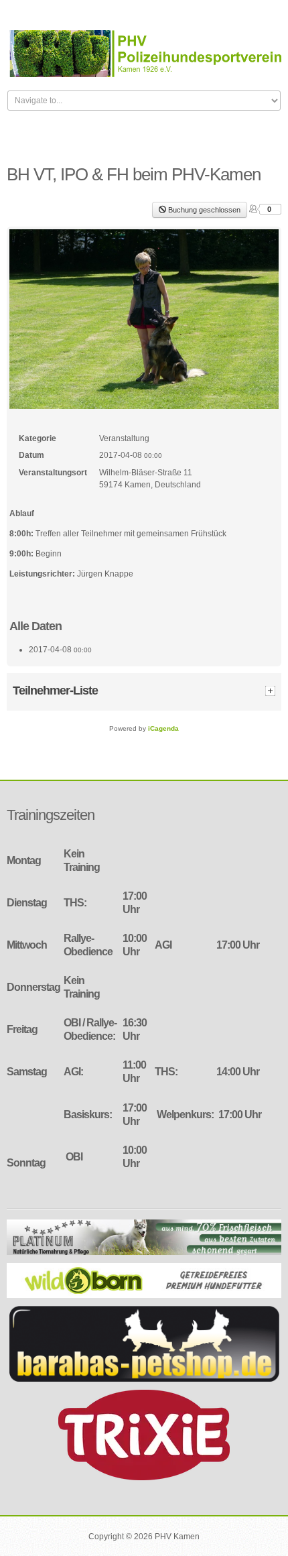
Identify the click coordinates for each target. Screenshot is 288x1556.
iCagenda (163, 728)
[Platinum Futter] (144, 1237)
